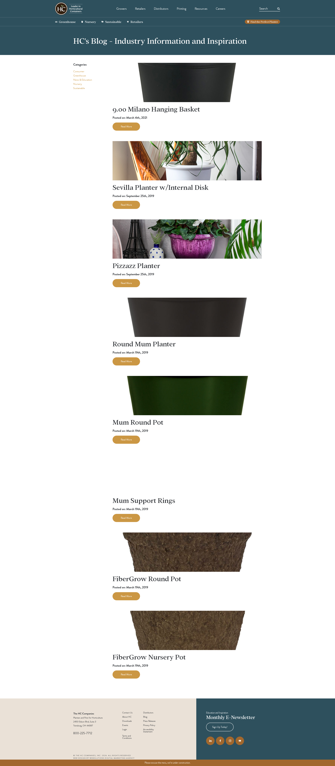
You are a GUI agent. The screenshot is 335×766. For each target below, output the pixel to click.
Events (125, 725)
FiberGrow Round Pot (147, 578)
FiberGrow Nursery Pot (149, 657)
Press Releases (149, 721)
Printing (181, 8)
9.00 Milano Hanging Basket (156, 109)
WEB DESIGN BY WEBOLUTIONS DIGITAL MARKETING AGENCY (104, 758)
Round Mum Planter (144, 343)
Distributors (148, 713)
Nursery (90, 22)
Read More (126, 126)
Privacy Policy (149, 725)
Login (124, 729)
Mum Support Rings (144, 500)
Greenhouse (67, 22)
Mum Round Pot (138, 422)
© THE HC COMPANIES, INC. (87, 755)
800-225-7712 (82, 733)
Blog (145, 717)
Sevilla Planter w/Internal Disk (161, 187)
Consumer (78, 71)
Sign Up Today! (219, 727)
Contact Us (127, 713)
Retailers (140, 8)
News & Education (82, 80)
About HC (127, 717)
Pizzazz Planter (136, 265)
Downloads (127, 721)
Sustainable (113, 22)
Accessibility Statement (148, 730)
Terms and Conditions (127, 737)
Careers (220, 8)
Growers (121, 8)
